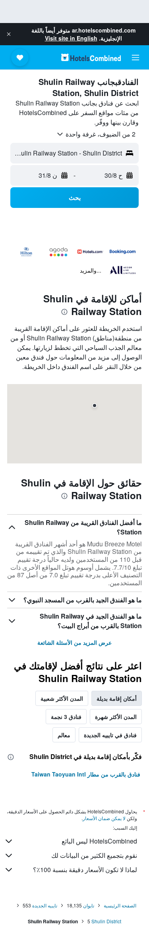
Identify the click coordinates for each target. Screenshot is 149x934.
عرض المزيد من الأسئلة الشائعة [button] (74, 642)
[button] (8, 34)
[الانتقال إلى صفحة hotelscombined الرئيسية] (91, 57)
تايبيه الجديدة (44, 905)
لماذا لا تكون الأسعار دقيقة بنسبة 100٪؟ (85, 869)
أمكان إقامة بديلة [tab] (117, 698)
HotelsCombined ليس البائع (99, 841)
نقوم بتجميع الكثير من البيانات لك (94, 855)
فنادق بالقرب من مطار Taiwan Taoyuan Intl (85, 774)
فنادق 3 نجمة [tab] (66, 717)
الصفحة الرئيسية (120, 905)
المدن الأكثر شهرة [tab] (116, 717)
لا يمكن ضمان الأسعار (104, 818)
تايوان (88, 905)
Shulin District (106, 921)
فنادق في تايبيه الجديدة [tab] (110, 735)
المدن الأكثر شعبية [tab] (62, 698)
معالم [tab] (64, 735)
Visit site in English (71, 38)
